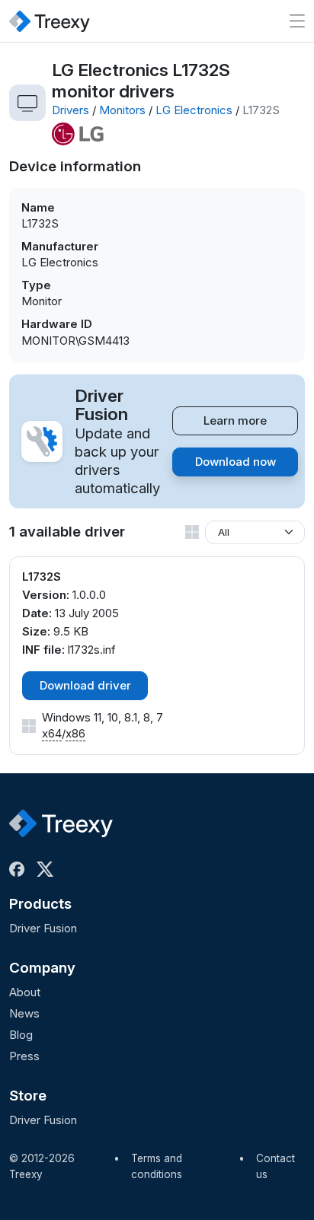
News (24, 1013)
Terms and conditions (156, 1166)
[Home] (49, 21)
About (24, 992)
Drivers (70, 110)
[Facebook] (19, 869)
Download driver (85, 685)
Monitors (122, 110)
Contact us (275, 1166)
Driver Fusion (43, 928)
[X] (48, 869)
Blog (21, 1034)
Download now (235, 461)
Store (27, 1095)
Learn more (235, 420)
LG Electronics (193, 110)
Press (24, 1056)
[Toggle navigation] (297, 20)
